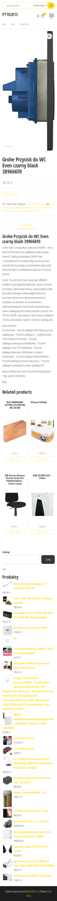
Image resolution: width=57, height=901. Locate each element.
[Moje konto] (38, 16)
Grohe (28, 204)
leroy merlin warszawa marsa (12, 210)
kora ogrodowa (8, 207)
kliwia (52, 204)
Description (26, 225)
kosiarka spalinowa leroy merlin (25, 207)
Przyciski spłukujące (39, 204)
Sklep (12, 24)
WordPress (33, 891)
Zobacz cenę (9, 193)
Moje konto (24, 24)
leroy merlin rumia (45, 207)
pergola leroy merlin (31, 210)
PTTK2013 (10, 14)
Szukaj (5, 552)
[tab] (28, 225)
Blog (3, 24)
